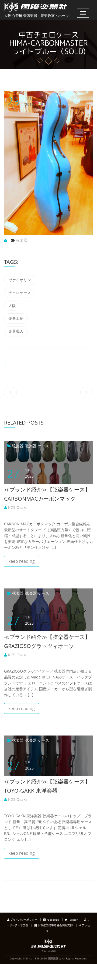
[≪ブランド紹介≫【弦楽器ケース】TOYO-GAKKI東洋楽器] (9, 740)
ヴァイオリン (19, 279)
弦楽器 (21, 240)
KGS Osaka (17, 507)
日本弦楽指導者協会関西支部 (55, 925)
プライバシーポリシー (23, 919)
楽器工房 (15, 318)
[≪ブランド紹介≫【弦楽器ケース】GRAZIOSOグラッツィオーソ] (9, 593)
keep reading (21, 561)
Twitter (72, 919)
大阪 (12, 305)
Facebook (52, 919)
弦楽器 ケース (37, 445)
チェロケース (19, 292)
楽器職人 (15, 331)
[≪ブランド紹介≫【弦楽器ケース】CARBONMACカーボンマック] (9, 445)
